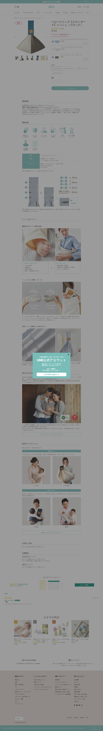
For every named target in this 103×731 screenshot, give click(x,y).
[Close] (68, 355)
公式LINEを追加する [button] (51, 374)
